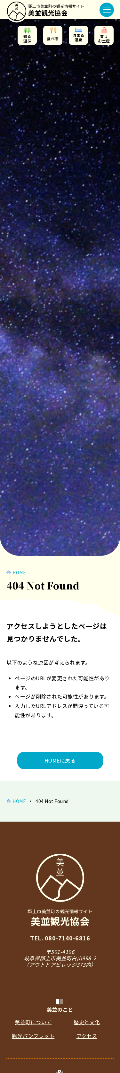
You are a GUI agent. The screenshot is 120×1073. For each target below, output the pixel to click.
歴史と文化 (87, 1022)
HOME (19, 572)
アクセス (86, 1036)
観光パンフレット (33, 1036)
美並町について (33, 1022)
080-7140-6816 (67, 938)
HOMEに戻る (60, 760)
